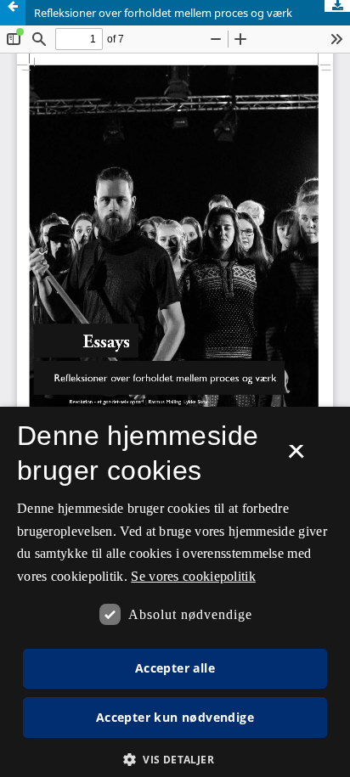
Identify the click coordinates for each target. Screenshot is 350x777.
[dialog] (175, 592)
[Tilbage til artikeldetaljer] (12, 12)
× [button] (296, 457)
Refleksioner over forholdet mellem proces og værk (163, 12)
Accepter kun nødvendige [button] (175, 717)
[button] (175, 759)
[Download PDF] (337, 6)
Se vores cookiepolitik (193, 576)
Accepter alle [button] (175, 668)
